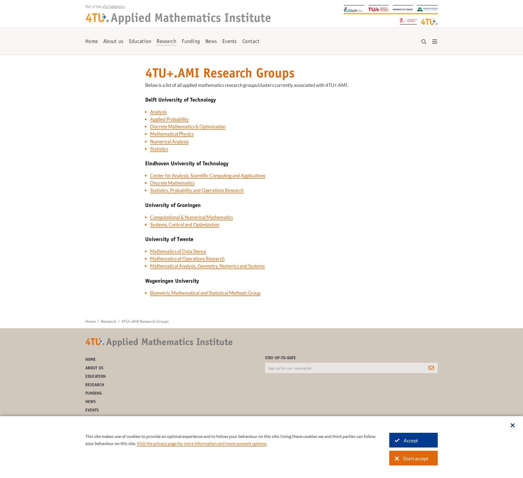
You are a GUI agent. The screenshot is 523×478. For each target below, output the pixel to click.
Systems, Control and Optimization (184, 224)
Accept (411, 440)
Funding (191, 42)
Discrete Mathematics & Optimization (188, 126)
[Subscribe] (431, 368)
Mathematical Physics (172, 134)
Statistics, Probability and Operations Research (197, 190)
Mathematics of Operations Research (187, 258)
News (211, 42)
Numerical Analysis (169, 141)
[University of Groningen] (408, 21)
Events (229, 42)
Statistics (159, 149)
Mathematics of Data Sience (178, 251)
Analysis (158, 112)
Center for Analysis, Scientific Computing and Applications (207, 175)
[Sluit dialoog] (512, 426)
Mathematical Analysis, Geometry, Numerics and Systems (207, 266)
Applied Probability (169, 119)
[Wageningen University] (427, 9)
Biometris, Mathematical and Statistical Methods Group (205, 293)
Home (91, 42)
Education (140, 42)
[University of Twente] (403, 9)
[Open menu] (435, 42)
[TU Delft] (354, 9)
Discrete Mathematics (172, 183)
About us (113, 42)
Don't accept (415, 458)
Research (166, 42)
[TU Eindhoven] (378, 9)
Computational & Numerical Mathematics (191, 217)
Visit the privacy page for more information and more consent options (201, 443)
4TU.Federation (113, 7)
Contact (251, 42)
